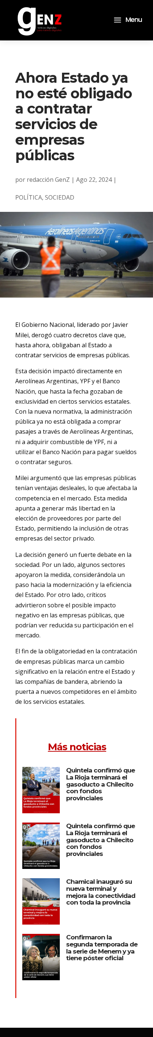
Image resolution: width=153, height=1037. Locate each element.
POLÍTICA (28, 197)
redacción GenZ (48, 179)
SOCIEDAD (59, 197)
